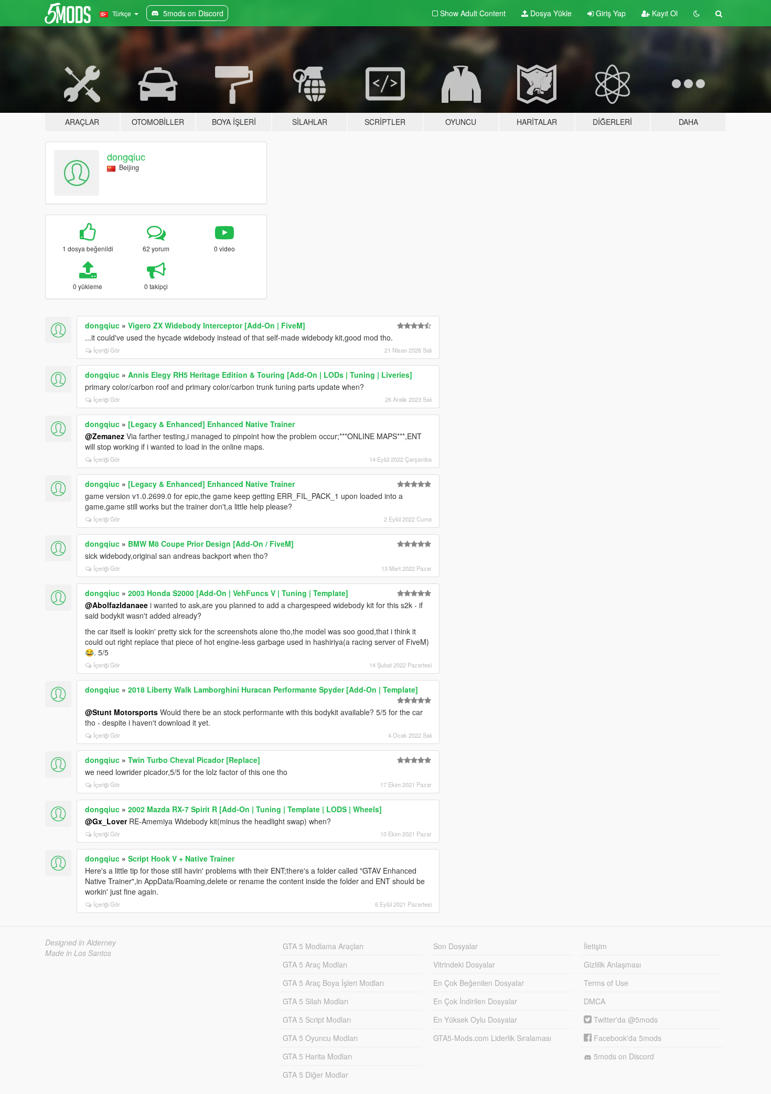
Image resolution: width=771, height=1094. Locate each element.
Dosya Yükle (550, 13)
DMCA (594, 1001)
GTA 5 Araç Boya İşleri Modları (333, 983)
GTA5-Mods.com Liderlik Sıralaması (492, 1038)
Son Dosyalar (455, 946)
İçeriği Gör (106, 350)
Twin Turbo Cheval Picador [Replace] (194, 760)
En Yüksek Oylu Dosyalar (475, 1019)
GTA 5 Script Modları (317, 1019)
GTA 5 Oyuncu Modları (320, 1038)
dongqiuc (126, 156)
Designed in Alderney (80, 942)
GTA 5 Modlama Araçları (323, 946)
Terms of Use (606, 983)
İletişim (595, 946)
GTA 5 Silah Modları (315, 1001)
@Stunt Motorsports (121, 712)
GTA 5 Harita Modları (317, 1056)
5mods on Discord (623, 1056)
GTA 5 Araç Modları (315, 964)
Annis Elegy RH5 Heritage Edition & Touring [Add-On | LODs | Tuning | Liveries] (270, 374)
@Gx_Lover (106, 821)
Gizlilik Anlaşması (612, 964)
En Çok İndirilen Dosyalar (475, 1001)
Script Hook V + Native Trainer (181, 858)
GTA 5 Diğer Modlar (315, 1074)
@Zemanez (104, 436)
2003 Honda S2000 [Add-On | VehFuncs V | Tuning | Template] (238, 593)
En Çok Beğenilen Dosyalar (478, 983)
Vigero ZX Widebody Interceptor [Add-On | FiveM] (216, 325)
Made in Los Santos (78, 953)
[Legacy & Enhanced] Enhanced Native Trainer (211, 424)
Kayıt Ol (664, 13)
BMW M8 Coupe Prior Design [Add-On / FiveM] (211, 543)
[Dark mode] (697, 13)
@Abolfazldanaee (116, 605)
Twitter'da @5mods (625, 1019)
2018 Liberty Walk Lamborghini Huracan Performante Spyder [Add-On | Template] (273, 689)
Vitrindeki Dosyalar (464, 964)
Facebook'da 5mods (626, 1038)
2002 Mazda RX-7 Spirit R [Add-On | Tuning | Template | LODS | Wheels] (255, 809)
